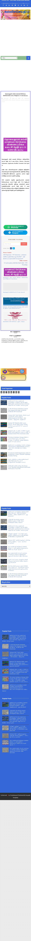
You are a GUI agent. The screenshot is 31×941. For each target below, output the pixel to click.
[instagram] (27, 5)
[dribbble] (18, 5)
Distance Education (16, 100)
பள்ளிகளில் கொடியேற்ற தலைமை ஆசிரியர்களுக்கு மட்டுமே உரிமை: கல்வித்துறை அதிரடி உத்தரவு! (16, 521)
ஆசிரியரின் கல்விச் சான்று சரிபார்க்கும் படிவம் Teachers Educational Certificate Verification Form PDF (19, 467)
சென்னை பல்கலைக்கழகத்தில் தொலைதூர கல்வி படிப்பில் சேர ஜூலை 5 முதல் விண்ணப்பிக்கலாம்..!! (15, 307)
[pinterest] (12, 5)
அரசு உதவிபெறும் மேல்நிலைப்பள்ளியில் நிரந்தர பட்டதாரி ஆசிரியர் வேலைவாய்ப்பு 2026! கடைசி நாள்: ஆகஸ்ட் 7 (18, 548)
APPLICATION (5, 100)
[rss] (21, 5)
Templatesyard (14, 795)
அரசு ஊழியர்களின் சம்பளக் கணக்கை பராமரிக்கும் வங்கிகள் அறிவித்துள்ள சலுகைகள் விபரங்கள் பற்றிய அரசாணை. (18, 555)
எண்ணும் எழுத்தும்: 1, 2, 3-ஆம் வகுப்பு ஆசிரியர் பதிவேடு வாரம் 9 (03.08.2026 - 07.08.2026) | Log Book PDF (18, 535)
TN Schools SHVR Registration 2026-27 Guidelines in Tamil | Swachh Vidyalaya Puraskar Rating (19, 454)
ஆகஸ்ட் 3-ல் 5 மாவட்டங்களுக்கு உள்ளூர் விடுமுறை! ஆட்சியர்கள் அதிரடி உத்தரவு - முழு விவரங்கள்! (18, 561)
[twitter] (6, 5)
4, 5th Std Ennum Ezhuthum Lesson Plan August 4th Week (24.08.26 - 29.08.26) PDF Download (18, 410)
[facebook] (3, 5)
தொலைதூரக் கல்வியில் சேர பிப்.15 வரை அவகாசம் (14, 292)
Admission (26, 98)
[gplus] (9, 5)
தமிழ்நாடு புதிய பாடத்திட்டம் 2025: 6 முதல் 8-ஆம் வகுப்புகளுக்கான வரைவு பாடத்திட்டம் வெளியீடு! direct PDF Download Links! (19, 432)
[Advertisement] (15, 38)
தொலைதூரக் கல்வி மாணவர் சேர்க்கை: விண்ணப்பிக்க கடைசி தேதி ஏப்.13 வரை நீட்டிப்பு (15, 278)
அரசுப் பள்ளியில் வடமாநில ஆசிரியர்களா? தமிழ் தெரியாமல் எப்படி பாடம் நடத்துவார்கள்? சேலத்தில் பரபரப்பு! (18, 461)
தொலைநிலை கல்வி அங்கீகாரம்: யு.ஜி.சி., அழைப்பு (14, 321)
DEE (10, 100)
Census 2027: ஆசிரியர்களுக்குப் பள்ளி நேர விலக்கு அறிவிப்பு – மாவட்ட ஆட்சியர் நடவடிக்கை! (19, 542)
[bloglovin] (15, 5)
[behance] (24, 5)
